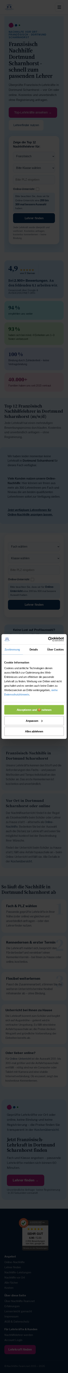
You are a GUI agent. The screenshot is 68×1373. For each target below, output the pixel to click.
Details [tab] (34, 649)
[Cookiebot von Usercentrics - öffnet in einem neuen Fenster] (48, 639)
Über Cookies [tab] (55, 649)
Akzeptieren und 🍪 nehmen (34, 709)
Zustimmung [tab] (12, 649)
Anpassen (32, 720)
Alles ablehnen (34, 731)
